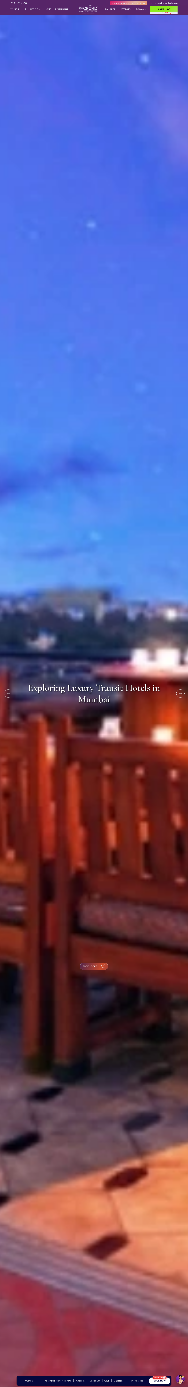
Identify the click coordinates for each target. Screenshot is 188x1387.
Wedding (126, 9)
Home (48, 9)
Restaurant (61, 9)
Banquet (110, 9)
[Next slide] (180, 693)
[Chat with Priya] (180, 1379)
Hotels (34, 9)
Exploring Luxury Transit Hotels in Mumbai (94, 693)
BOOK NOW (160, 1380)
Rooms (140, 9)
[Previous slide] (8, 693)
